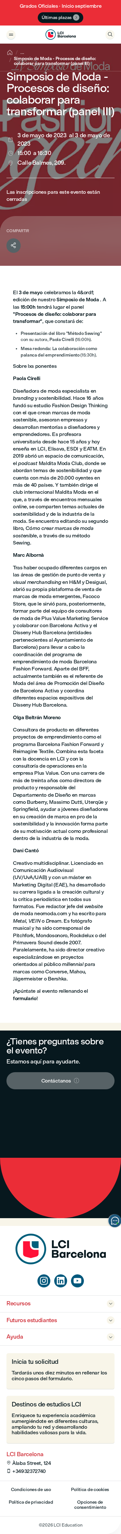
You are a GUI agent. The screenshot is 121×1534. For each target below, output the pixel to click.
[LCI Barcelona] (60, 35)
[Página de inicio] (60, 1262)
